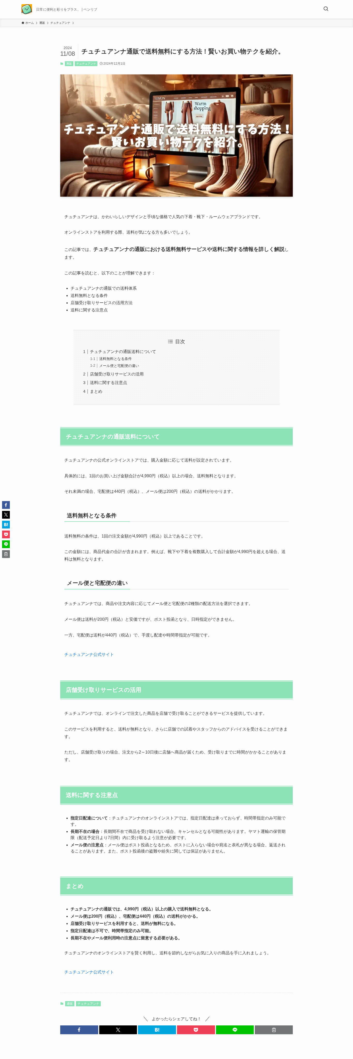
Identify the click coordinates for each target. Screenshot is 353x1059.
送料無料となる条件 (115, 359)
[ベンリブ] (26, 9)
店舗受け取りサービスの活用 (117, 374)
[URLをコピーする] (274, 1029)
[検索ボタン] (326, 9)
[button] (79, 1029)
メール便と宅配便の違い (119, 366)
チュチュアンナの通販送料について (123, 351)
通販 (69, 63)
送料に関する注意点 (108, 382)
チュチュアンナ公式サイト (89, 654)
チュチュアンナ (86, 63)
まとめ (96, 391)
